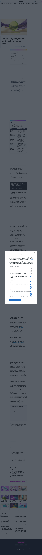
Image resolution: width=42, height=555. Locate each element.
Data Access (21, 302)
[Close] (35, 252)
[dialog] (21, 277)
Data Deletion (16, 302)
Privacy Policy (25, 302)
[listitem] (21, 266)
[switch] (31, 268)
